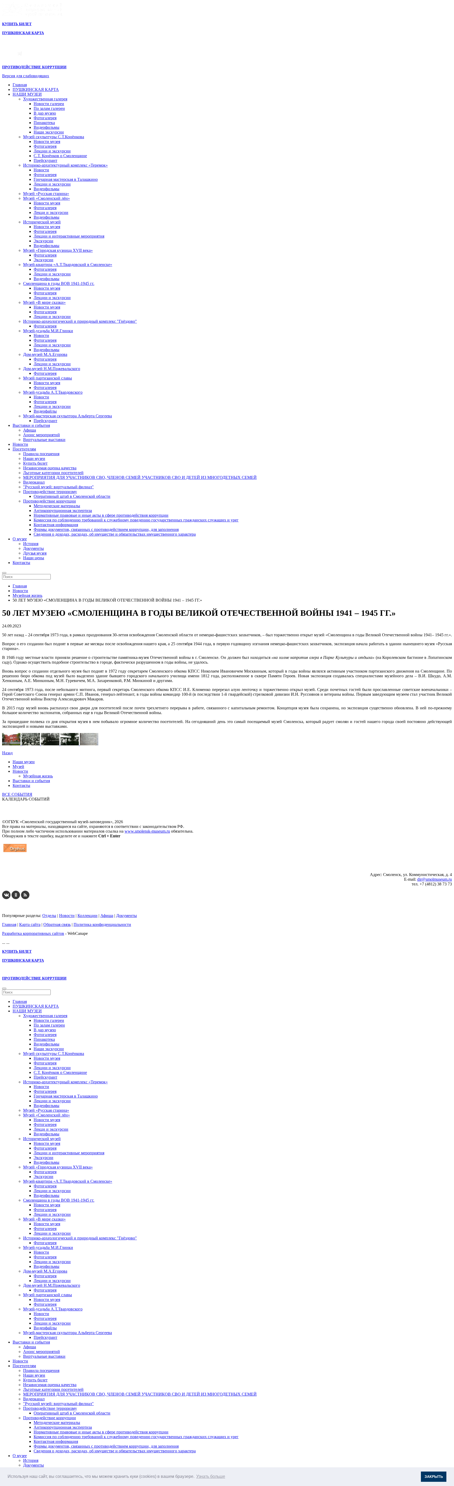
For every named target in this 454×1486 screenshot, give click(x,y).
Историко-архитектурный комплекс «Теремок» (65, 165)
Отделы (49, 915)
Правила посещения (41, 454)
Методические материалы (57, 506)
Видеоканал (34, 482)
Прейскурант (45, 160)
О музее (20, 539)
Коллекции (87, 915)
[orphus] (15, 852)
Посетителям (24, 449)
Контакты (21, 562)
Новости (41, 170)
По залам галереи (49, 108)
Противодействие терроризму (50, 491)
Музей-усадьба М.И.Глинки (48, 331)
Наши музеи (34, 458)
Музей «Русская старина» (46, 193)
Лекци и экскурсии (51, 212)
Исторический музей (42, 222)
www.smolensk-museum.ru (147, 831)
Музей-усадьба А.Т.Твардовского (52, 392)
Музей (18, 766)
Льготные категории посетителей (53, 472)
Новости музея (47, 141)
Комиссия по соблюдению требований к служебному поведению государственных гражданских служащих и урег (136, 520)
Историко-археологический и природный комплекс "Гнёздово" (80, 321)
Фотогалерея (45, 118)
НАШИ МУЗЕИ (27, 94)
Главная (20, 85)
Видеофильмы (46, 127)
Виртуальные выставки (44, 439)
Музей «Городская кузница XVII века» (58, 250)
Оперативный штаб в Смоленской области (72, 496)
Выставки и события (31, 425)
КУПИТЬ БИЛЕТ (17, 24)
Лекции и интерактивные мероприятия (69, 236)
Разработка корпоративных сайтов (33, 933)
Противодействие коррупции (49, 501)
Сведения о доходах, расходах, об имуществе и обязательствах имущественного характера (115, 534)
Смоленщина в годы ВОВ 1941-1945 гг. (58, 283)
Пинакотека (44, 122)
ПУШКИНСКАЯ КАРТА (36, 89)
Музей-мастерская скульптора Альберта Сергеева (67, 416)
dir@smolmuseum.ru (434, 879)
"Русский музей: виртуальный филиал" (58, 487)
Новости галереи (49, 103)
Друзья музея (35, 553)
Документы (33, 548)
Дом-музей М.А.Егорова (45, 354)
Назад (7, 753)
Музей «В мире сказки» (44, 302)
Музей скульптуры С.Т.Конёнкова (53, 137)
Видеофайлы (45, 411)
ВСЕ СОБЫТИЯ (17, 794)
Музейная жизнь (38, 776)
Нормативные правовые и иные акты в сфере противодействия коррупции (101, 515)
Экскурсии (43, 241)
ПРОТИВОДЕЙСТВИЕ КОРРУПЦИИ (34, 67)
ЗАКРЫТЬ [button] (434, 1476)
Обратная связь (57, 924)
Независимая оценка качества (49, 468)
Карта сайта (29, 924)
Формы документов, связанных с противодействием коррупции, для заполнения (106, 529)
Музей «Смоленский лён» (46, 198)
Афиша (29, 430)
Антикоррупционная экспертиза (63, 510)
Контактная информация (56, 524)
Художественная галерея (45, 99)
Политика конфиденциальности (102, 924)
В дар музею (45, 113)
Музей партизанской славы (47, 378)
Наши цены (33, 558)
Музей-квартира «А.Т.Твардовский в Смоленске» (67, 264)
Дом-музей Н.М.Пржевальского (51, 368)
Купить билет (35, 463)
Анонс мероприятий (41, 435)
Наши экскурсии (49, 132)
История (30, 543)
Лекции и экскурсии (52, 151)
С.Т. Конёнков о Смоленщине (60, 155)
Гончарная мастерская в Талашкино (66, 179)
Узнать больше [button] (210, 1476)
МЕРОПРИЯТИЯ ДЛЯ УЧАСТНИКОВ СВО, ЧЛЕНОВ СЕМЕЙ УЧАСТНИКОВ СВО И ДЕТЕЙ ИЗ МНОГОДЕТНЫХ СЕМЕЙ (140, 477)
